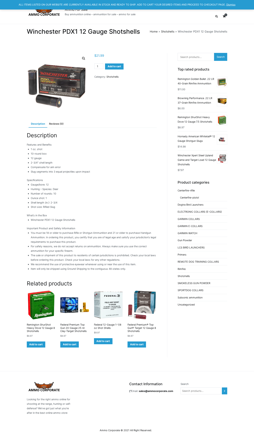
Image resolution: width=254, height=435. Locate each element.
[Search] (224, 390)
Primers (182, 254)
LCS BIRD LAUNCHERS (191, 247)
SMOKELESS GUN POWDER (194, 283)
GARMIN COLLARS (189, 219)
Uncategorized (186, 304)
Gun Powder (185, 240)
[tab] (38, 124)
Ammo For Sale (76, 10)
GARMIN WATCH (187, 233)
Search (221, 56)
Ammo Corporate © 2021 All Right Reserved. (126, 430)
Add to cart (114, 66)
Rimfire (182, 268)
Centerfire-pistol (189, 197)
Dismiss (231, 4)
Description (38, 123)
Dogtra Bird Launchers (191, 204)
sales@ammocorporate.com (156, 391)
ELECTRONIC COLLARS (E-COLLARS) (200, 211)
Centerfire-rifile (186, 190)
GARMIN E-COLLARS (190, 226)
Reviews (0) (56, 123)
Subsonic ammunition (190, 297)
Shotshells (167, 31)
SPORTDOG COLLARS (190, 290)
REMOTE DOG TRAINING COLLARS (198, 261)
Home (154, 31)
